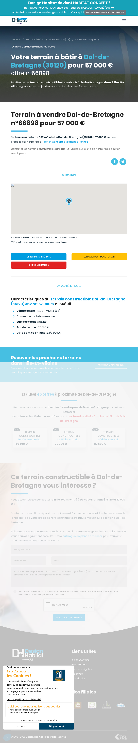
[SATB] (106, 705)
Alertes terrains (81, 660)
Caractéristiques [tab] (69, 286)
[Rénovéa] (77, 705)
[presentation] (13, 436)
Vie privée (77, 673)
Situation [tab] (69, 175)
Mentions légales (82, 669)
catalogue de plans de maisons (82, 536)
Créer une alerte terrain (111, 365)
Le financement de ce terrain (99, 256)
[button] (69, 204)
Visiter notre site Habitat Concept (105, 12)
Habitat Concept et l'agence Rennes (65, 141)
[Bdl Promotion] (92, 705)
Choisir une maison (38, 265)
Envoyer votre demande (69, 617)
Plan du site (78, 678)
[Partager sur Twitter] (122, 161)
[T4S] (120, 705)
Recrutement (79, 664)
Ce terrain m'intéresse (39, 256)
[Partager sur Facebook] (114, 161)
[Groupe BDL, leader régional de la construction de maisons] (120, 736)
